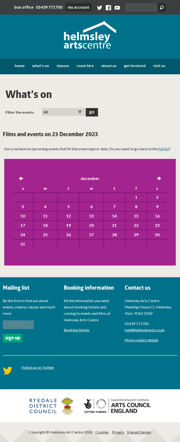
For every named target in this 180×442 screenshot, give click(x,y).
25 (45, 234)
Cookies (102, 432)
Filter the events (19, 112)
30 (157, 234)
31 (22, 244)
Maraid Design (139, 432)
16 (157, 216)
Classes (62, 65)
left (21, 179)
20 (91, 225)
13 (91, 216)
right (159, 179)
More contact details (141, 340)
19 (68, 225)
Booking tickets (77, 330)
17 (22, 225)
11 (45, 216)
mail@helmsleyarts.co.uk (145, 330)
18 (45, 225)
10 (22, 216)
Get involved (135, 65)
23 (157, 225)
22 (136, 225)
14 (114, 216)
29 (136, 234)
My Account (78, 7)
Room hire (85, 65)
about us (108, 65)
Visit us (159, 65)
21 (114, 225)
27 (91, 234)
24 (22, 234)
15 (136, 216)
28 (114, 234)
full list (163, 148)
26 (68, 234)
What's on (40, 65)
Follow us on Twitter (38, 367)
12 (68, 216)
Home (20, 65)
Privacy (118, 432)
